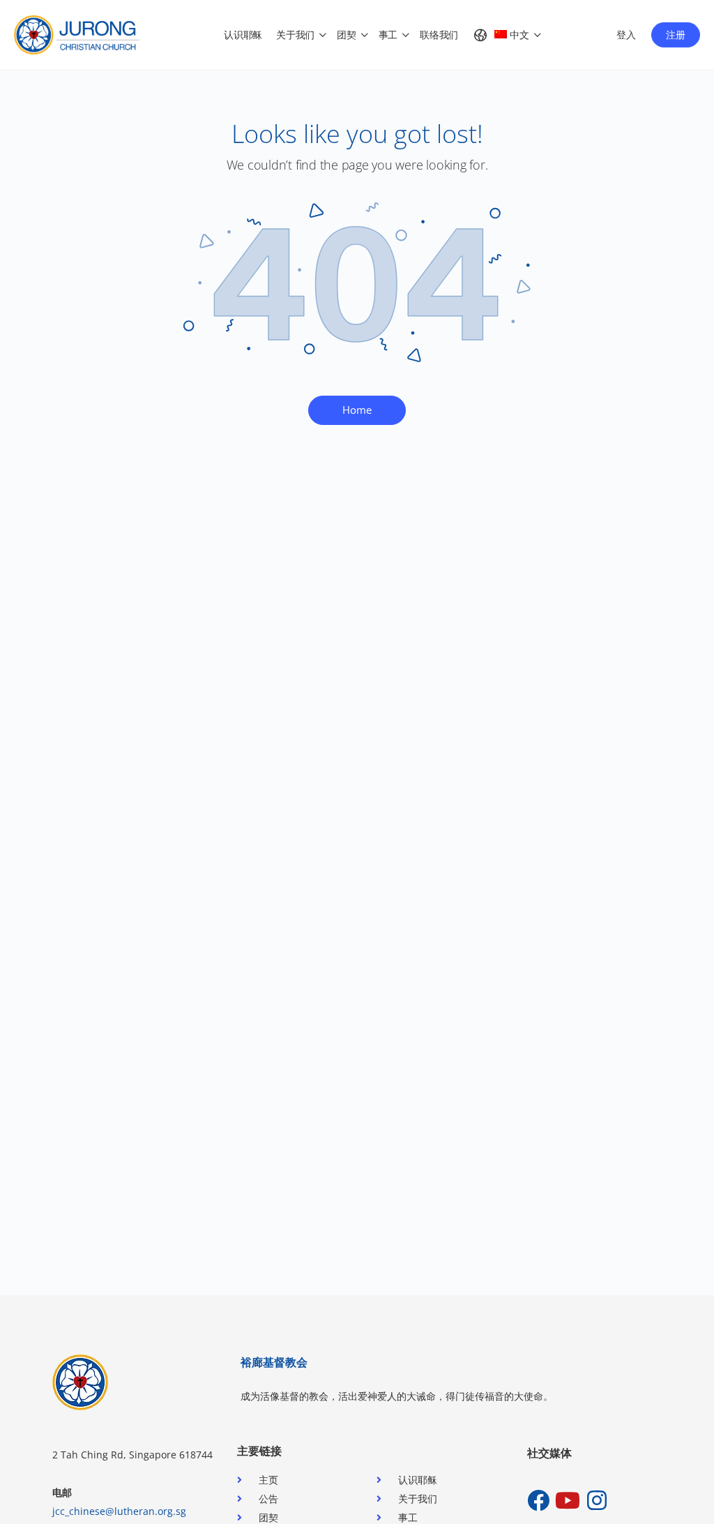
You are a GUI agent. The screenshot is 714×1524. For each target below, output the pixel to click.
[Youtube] (567, 1500)
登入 (626, 34)
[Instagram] (597, 1500)
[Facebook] (538, 1500)
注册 (675, 34)
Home (357, 410)
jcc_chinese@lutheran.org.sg (119, 1511)
